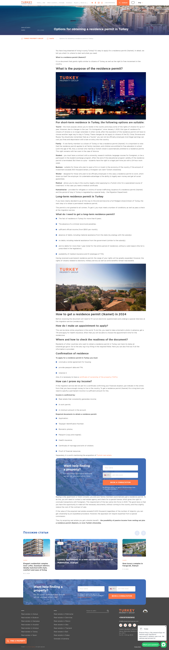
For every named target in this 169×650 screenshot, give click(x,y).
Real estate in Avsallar (30, 624)
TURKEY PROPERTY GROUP (33, 38)
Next (143, 533)
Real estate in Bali (61, 631)
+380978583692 (127, 617)
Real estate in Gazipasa (30, 621)
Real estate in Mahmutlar (63, 614)
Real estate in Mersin (62, 621)
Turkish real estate (104, 455)
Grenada (61, 2)
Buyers (76, 2)
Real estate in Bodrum (30, 617)
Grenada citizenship (61, 639)
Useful (23, 29)
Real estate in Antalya (30, 628)
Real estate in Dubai (62, 635)
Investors (69, 2)
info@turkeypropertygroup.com (128, 621)
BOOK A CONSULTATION (120, 482)
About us (83, 2)
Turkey (39, 2)
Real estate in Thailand (63, 628)
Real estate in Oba (61, 624)
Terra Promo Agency (30, 646)
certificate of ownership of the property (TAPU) (98, 377)
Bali (44, 2)
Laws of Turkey (25, 27)
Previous (137, 533)
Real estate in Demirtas (63, 617)
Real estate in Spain (29, 635)
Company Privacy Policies (125, 489)
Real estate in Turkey (29, 631)
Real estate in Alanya (29, 614)
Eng (139, 2)
